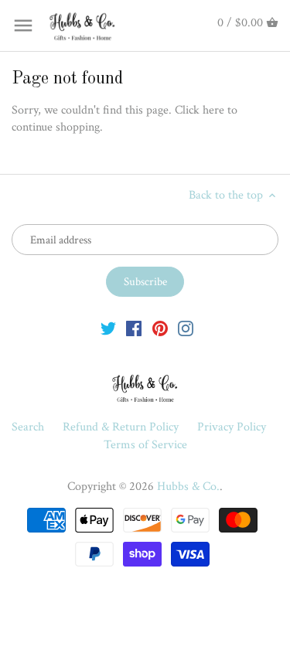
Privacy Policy (231, 427)
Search (28, 427)
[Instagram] (185, 328)
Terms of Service (145, 445)
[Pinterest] (160, 328)
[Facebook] (134, 328)
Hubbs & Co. (188, 486)
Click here (199, 110)
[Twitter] (108, 328)
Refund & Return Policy (122, 427)
